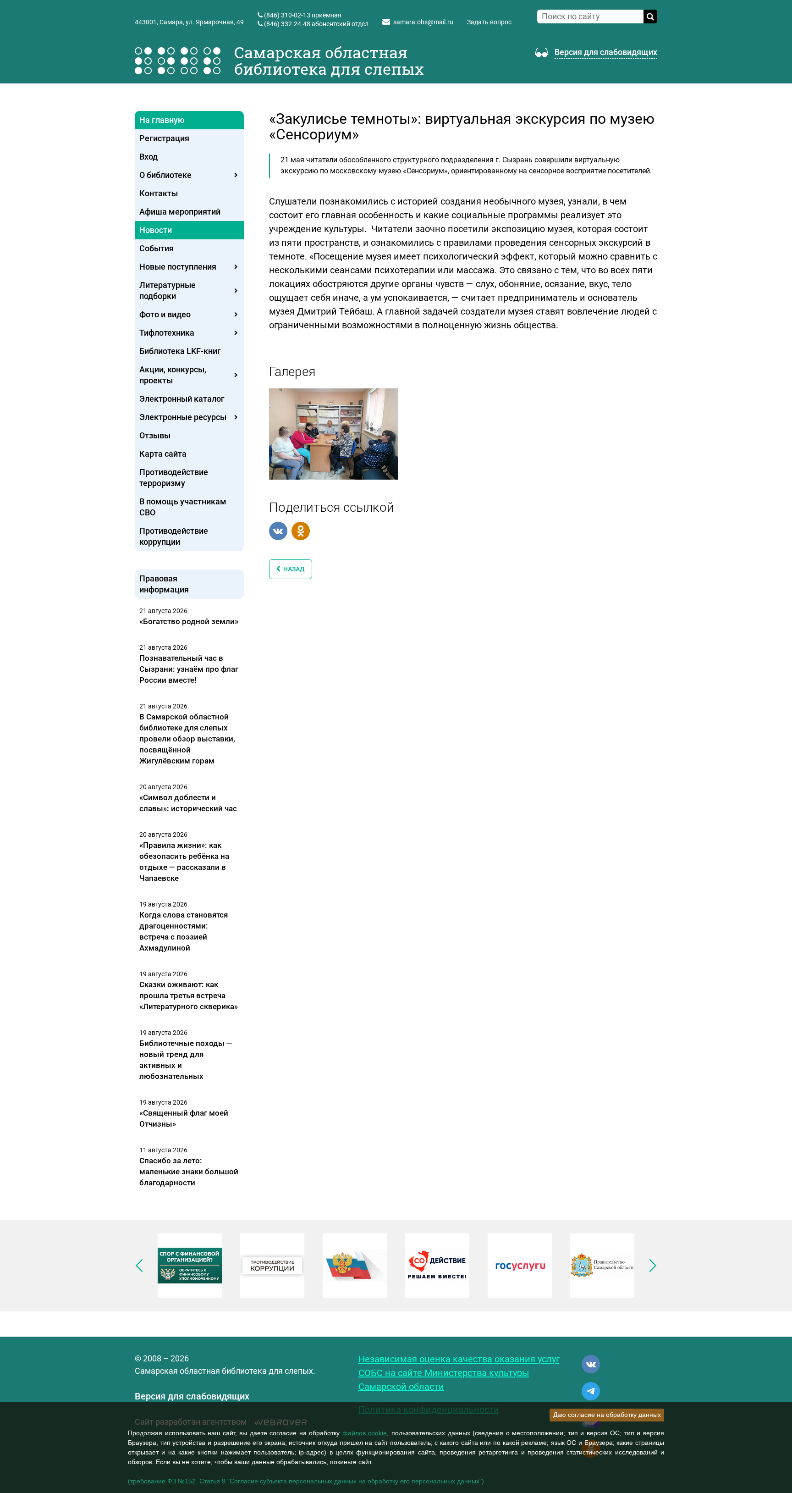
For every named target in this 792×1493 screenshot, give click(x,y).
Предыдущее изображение (142, 1265)
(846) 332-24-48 (287, 24)
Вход (148, 156)
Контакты (158, 193)
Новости (155, 230)
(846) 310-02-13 (287, 15)
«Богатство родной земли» (188, 621)
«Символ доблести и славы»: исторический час (188, 803)
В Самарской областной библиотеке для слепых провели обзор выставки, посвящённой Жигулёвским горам (187, 738)
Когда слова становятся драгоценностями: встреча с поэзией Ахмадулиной (183, 931)
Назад (292, 569)
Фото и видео (165, 314)
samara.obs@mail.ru (423, 22)
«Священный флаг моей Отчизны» (183, 1118)
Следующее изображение (650, 1265)
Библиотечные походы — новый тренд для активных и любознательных (185, 1060)
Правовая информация (164, 584)
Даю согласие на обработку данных (607, 1414)
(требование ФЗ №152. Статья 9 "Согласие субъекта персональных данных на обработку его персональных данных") (306, 1481)
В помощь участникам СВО (182, 507)
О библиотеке (165, 175)
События (156, 248)
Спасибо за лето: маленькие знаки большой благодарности (188, 1171)
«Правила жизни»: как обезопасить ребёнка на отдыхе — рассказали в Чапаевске (184, 862)
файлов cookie (364, 1433)
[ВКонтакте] (278, 531)
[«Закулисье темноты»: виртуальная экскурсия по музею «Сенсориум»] (333, 433)
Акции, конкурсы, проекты (172, 375)
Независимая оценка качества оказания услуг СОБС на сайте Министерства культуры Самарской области (459, 1373)
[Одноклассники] (301, 531)
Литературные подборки (167, 290)
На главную (162, 120)
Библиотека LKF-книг (180, 351)
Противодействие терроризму (173, 477)
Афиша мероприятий (179, 211)
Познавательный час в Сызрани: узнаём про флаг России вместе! (188, 669)
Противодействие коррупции (173, 536)
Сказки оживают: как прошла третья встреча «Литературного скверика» (188, 995)
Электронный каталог (182, 399)
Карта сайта (163, 454)
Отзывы (154, 435)
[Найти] (650, 16)
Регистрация (164, 138)
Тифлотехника (166, 332)
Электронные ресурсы (182, 417)
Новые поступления (177, 266)
